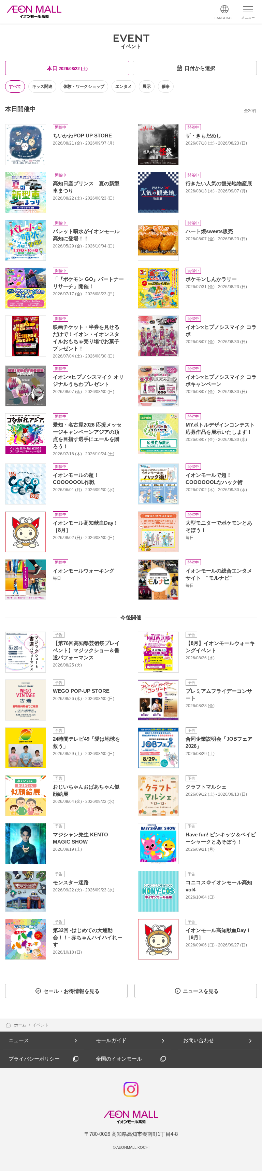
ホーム (20, 1025)
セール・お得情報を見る (71, 991)
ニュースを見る (201, 991)
